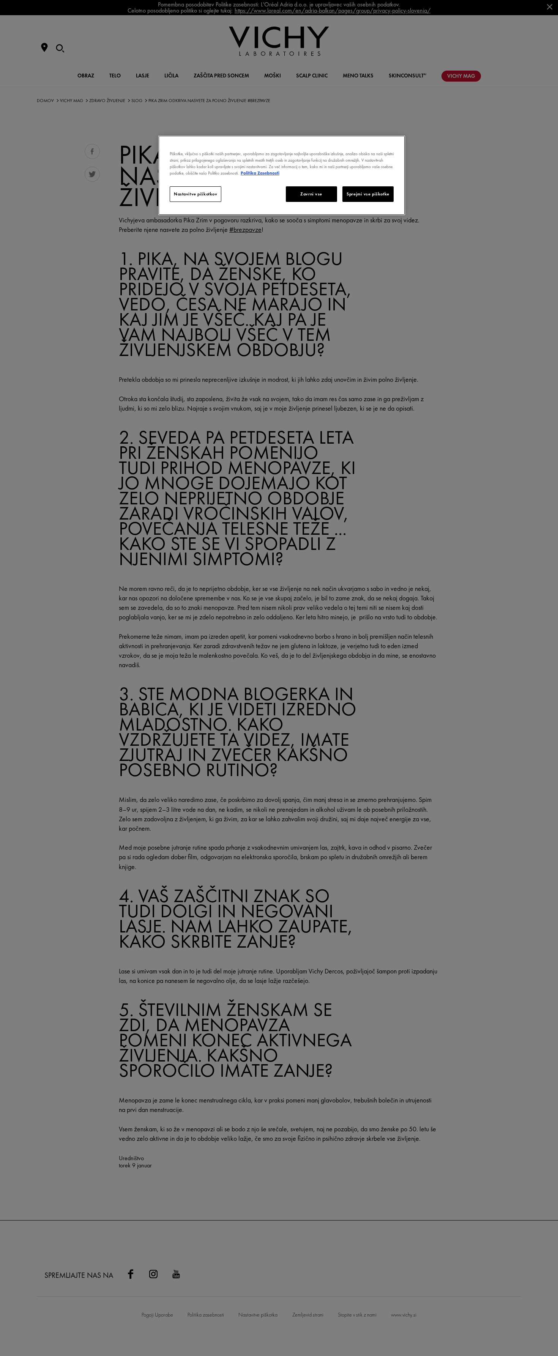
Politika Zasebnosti (260, 173)
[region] (281, 175)
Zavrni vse (311, 194)
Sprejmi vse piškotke (368, 194)
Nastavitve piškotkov (195, 194)
